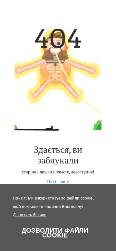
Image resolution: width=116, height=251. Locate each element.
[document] (58, 218)
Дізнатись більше (29, 214)
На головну (58, 181)
